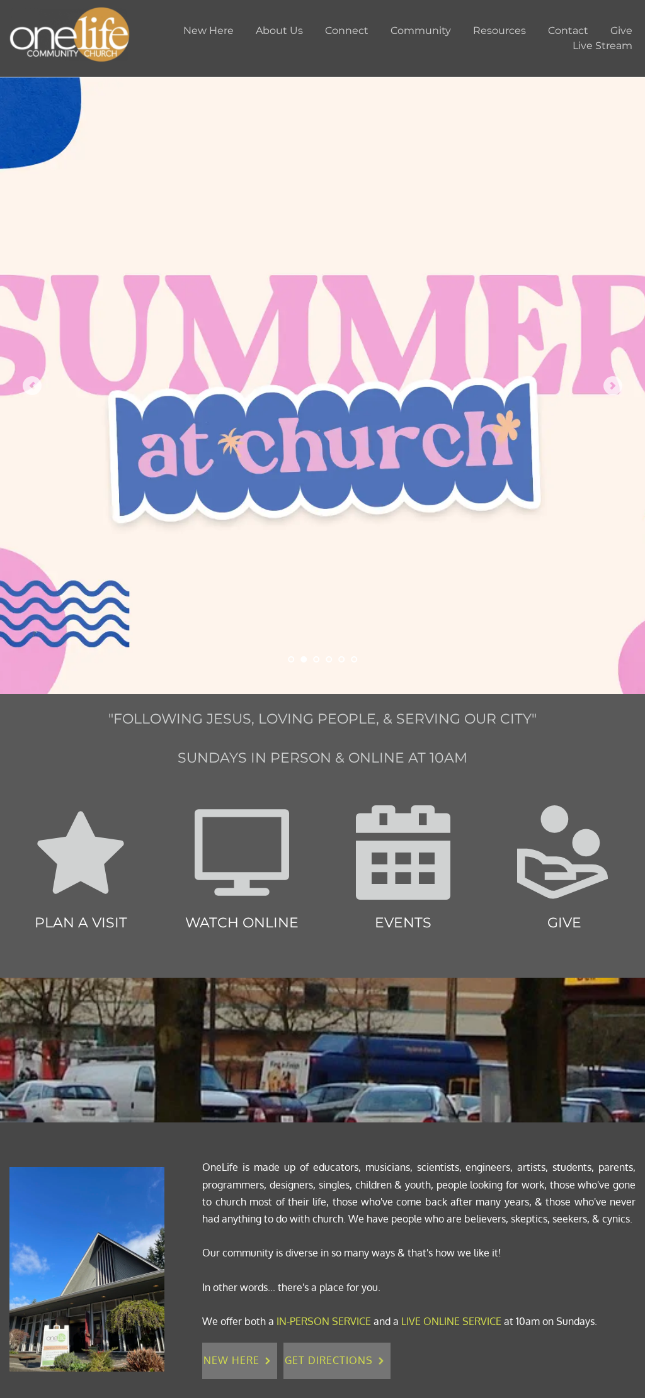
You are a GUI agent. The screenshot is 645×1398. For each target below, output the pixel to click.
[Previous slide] (32, 386)
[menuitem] (208, 30)
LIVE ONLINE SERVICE (451, 1321)
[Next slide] (613, 386)
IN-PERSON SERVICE (324, 1321)
